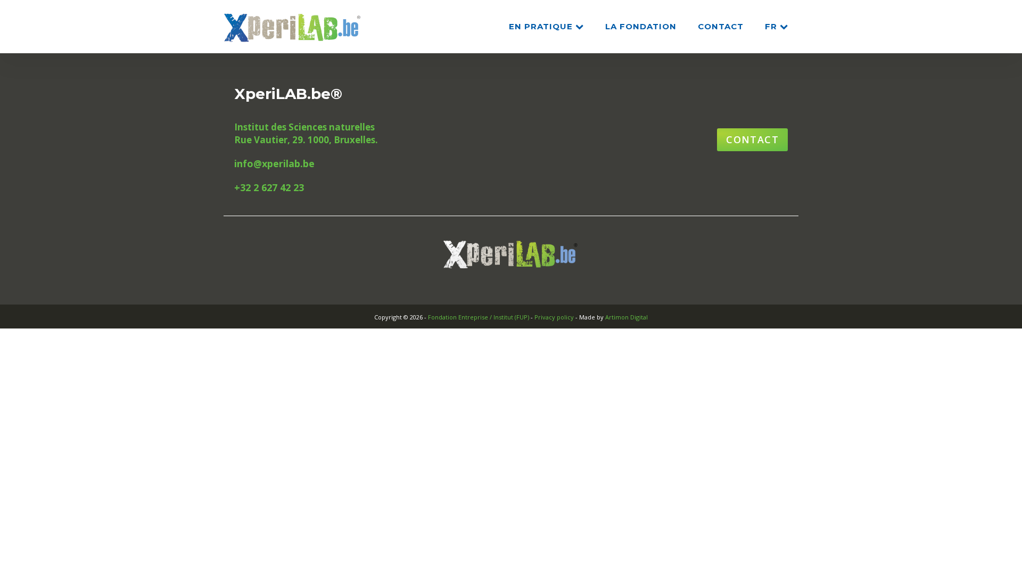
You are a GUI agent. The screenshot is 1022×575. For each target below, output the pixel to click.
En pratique (541, 26)
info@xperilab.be (274, 163)
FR (771, 26)
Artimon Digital (626, 317)
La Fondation (641, 26)
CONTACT (721, 26)
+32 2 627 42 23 (269, 187)
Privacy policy (554, 317)
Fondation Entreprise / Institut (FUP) (478, 317)
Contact (752, 139)
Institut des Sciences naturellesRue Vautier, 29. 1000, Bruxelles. (306, 133)
